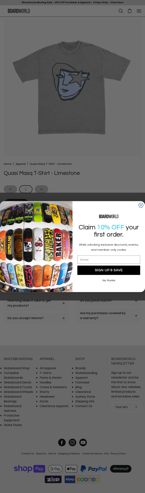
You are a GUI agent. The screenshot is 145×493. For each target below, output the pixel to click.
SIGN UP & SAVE (109, 270)
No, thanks (109, 280)
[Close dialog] (141, 205)
